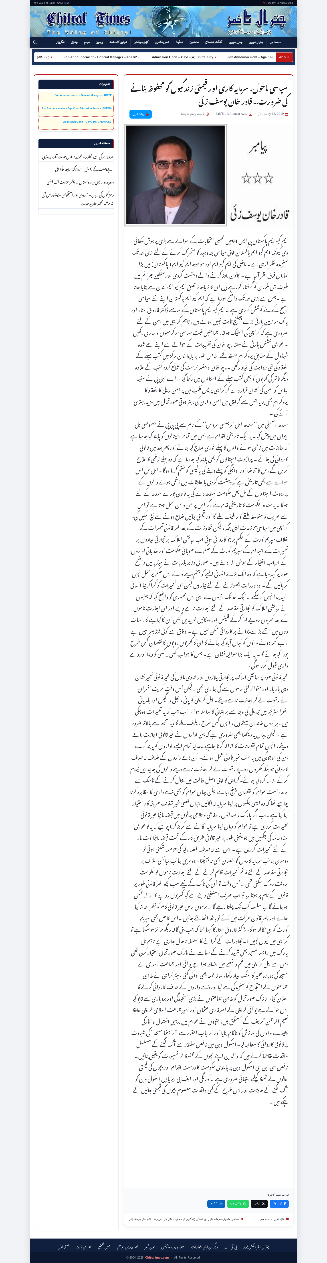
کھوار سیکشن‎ (141, 42)
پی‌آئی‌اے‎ (230, 1246)
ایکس (257, 1203)
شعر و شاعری (162, 42)
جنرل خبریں (235, 42)
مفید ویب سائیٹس (172, 1246)
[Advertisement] (208, 1152)
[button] (35, 42)
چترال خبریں (256, 42)
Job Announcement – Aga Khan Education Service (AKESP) (255, 57)
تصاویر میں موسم (127, 1246)
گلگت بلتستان (213, 42)
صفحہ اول (275, 42)
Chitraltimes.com (157, 1257)
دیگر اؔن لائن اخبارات (204, 1246)
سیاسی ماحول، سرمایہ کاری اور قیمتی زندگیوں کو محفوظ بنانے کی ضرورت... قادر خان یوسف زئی (184, 1219)
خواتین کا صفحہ (118, 42)
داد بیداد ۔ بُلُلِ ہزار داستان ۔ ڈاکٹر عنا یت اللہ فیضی (80, 181)
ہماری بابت (83, 1246)
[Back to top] (10, 1256)
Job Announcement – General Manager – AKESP (82, 57)
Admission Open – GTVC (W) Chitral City (164, 57)
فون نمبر (150, 1246)
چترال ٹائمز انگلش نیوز (256, 1246)
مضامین (194, 42)
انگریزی (60, 42)
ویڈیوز (99, 42)
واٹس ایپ (236, 1203)
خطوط (179, 42)
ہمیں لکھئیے (104, 1246)
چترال (74, 42)
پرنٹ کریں (138, 114)
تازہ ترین (279, 1219)
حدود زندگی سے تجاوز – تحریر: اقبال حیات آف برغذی (78, 156)
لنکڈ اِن (214, 1203)
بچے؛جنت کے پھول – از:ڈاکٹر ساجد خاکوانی (84, 168)
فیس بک (277, 1203)
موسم (87, 42)
